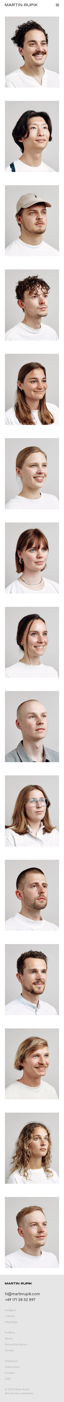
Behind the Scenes (16, 1344)
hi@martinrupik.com (22, 1294)
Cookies (10, 1372)
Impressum (11, 1361)
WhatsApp (11, 1322)
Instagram (10, 1310)
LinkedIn (10, 1316)
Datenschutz (12, 1366)
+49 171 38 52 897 (20, 1299)
